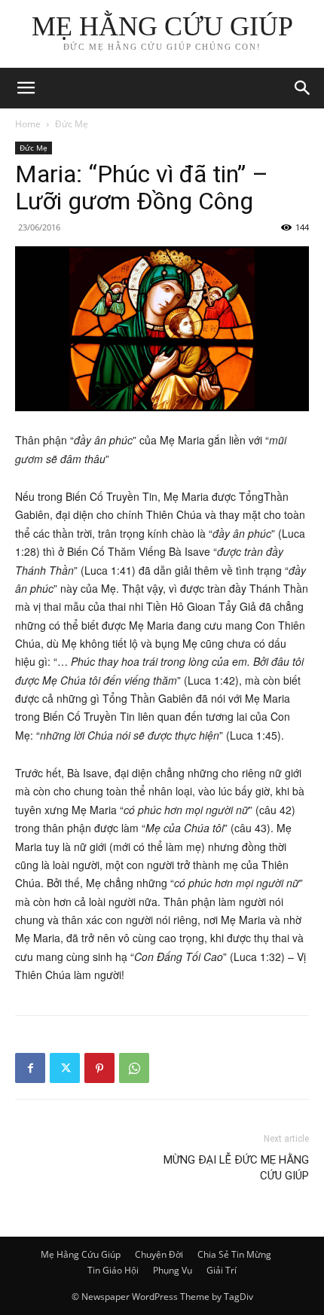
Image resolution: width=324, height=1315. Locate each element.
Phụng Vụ (172, 1270)
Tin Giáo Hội (113, 1270)
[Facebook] (30, 1068)
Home (28, 123)
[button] (303, 88)
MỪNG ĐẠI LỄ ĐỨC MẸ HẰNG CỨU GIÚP (236, 1167)
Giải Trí (221, 1270)
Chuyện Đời (159, 1254)
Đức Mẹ (71, 123)
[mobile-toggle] (26, 88)
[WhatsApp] (134, 1068)
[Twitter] (65, 1068)
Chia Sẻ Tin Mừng (234, 1254)
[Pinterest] (99, 1068)
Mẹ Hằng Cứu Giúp (81, 1254)
